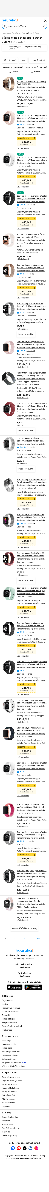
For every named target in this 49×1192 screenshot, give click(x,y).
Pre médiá (6, 1015)
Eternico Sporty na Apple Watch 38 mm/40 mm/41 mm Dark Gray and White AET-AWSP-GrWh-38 (32, 703)
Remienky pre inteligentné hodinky (31, 87)
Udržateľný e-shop (9, 1135)
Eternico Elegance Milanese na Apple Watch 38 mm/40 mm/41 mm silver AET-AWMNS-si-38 (31, 306)
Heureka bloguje (8, 1019)
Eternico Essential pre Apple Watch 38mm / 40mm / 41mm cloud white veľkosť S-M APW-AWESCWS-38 (32, 160)
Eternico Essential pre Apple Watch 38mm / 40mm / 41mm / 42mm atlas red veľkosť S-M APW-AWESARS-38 (32, 406)
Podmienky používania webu (31, 1158)
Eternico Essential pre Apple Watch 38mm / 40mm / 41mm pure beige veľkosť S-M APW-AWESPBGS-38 (32, 118)
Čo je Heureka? (8, 1000)
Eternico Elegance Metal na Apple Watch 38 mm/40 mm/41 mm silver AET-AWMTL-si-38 (31, 482)
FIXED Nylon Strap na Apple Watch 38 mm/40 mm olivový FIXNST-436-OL (31, 376)
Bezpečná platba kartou (11, 1062)
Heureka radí (7, 1048)
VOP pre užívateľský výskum (13, 1066)
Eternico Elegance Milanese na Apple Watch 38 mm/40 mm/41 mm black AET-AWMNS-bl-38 (31, 626)
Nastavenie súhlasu (10, 1055)
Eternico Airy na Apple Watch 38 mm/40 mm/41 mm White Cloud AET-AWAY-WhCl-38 (30, 441)
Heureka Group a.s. (31, 1155)
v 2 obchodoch (22, 367)
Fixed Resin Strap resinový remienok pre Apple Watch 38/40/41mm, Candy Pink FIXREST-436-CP (31, 902)
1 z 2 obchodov (23, 148)
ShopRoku (6, 1120)
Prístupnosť (7, 1030)
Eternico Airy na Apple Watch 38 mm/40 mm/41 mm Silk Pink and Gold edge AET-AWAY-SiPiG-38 (30, 807)
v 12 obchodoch (23, 259)
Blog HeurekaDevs (9, 1022)
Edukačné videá (8, 1102)
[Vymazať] (43, 26)
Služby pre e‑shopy (10, 1084)
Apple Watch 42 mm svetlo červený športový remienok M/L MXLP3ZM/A (31, 237)
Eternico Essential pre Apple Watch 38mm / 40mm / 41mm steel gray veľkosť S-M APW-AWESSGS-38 (32, 835)
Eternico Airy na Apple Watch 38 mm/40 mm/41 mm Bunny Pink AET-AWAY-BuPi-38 (32, 344)
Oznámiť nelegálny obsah (12, 1026)
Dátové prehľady (9, 1095)
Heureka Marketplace (10, 1088)
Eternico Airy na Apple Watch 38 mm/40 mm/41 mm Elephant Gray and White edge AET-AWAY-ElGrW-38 (31, 518)
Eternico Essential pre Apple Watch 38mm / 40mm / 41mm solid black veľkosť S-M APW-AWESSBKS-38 (32, 199)
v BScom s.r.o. (22, 329)
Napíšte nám (24, 967)
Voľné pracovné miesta (11, 1011)
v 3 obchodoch (22, 920)
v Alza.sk (20, 425)
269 (38, 938)
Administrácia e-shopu (11, 1077)
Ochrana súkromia (9, 1059)
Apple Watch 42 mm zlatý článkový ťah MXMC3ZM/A (31, 83)
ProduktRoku (7, 1124)
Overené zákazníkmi (10, 1117)
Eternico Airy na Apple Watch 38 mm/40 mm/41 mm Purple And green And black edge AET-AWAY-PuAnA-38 (31, 732)
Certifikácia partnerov (11, 1128)
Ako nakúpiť (7, 1040)
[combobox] (24, 26)
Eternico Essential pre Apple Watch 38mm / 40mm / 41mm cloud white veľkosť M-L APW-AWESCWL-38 (32, 766)
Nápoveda (6, 1106)
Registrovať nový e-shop (12, 1080)
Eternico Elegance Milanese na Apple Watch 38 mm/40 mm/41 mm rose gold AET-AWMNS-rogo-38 (31, 268)
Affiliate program (8, 1099)
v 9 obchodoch (22, 106)
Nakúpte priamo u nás (11, 1051)
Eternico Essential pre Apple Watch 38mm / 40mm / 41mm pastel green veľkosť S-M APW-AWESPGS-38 (32, 591)
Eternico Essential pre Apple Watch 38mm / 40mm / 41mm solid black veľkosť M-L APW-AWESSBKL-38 (32, 664)
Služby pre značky (9, 1091)
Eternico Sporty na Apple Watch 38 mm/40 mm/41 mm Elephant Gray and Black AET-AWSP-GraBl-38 (32, 873)
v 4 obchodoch (22, 397)
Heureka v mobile (9, 1044)
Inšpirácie (6, 1132)
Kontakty (6, 1004)
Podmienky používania (11, 1008)
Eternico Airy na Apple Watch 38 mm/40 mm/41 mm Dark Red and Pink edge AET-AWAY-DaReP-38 (30, 556)
